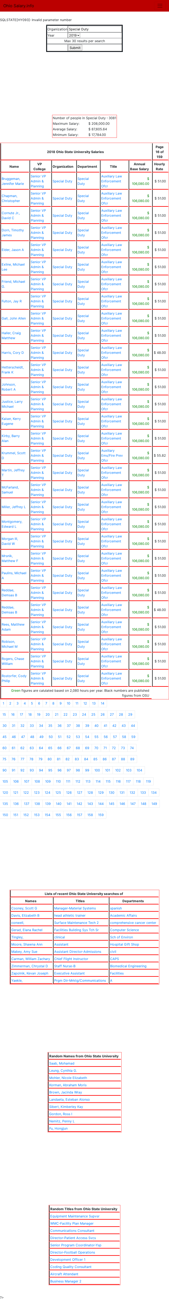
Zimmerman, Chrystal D (29, 966)
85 (95, 759)
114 (98, 781)
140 (58, 804)
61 (13, 748)
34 (41, 726)
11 (76, 703)
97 (69, 770)
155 (58, 815)
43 (124, 726)
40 (96, 726)
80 (50, 759)
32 (22, 726)
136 (16, 804)
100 (97, 770)
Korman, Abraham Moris (68, 1085)
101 (107, 770)
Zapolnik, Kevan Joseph (29, 973)
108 (37, 781)
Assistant (61, 944)
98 (78, 770)
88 (123, 759)
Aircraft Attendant (64, 1274)
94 (41, 770)
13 (94, 703)
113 (88, 781)
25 (93, 714)
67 (69, 748)
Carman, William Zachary (30, 959)
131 (122, 792)
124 (47, 792)
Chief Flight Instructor (71, 959)
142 (79, 804)
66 (60, 748)
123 (37, 792)
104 (139, 770)
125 (58, 792)
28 (121, 714)
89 (132, 759)
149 (154, 804)
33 (32, 726)
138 (37, 804)
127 (79, 792)
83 (77, 759)
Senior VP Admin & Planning (38, 181)
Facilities (117, 973)
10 (68, 703)
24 (84, 714)
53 (78, 737)
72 (114, 748)
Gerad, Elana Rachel (26, 930)
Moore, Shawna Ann (26, 944)
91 (13, 770)
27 (112, 714)
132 (132, 792)
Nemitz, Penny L (62, 1121)
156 (69, 815)
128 (90, 792)
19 (38, 714)
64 (41, 748)
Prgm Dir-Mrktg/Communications (80, 980)
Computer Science (124, 930)
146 (122, 804)
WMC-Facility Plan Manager (72, 1223)
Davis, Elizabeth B (25, 915)
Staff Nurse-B (64, 966)
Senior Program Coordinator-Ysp (75, 1245)
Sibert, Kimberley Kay (66, 1107)
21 (56, 714)
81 (58, 759)
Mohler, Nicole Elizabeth (68, 1078)
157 (79, 815)
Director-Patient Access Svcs (73, 1238)
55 (96, 737)
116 (118, 781)
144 (101, 804)
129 (101, 792)
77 (22, 759)
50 (51, 737)
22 (65, 714)
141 (69, 804)
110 (58, 781)
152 (26, 815)
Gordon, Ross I (60, 1114)
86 (105, 759)
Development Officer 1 (67, 1259)
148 (143, 804)
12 (85, 703)
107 (26, 781)
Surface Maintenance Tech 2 (76, 923)
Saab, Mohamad (61, 1063)
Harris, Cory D (13, 353)
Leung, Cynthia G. (63, 1070)
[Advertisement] (84, 81)
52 (69, 737)
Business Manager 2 (65, 1281)
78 (31, 759)
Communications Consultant (72, 1231)
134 (154, 792)
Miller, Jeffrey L (14, 507)
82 (68, 759)
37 (69, 726)
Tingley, (17, 937)
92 (22, 770)
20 (48, 714)
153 (37, 815)
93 (32, 770)
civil (113, 951)
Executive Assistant (69, 973)
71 (105, 748)
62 (22, 748)
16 (13, 714)
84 (86, 759)
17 (21, 714)
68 (78, 748)
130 (111, 792)
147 (133, 804)
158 (90, 815)
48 (32, 737)
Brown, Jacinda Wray (65, 1092)
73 (123, 748)
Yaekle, (16, 980)
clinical (59, 937)
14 (102, 703)
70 (96, 748)
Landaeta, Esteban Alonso (69, 1099)
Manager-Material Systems (75, 908)
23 (75, 714)
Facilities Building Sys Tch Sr (76, 930)
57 (115, 737)
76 (13, 759)
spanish (116, 908)
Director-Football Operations (72, 1252)
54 (87, 737)
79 (40, 759)
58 (124, 737)
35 (50, 726)
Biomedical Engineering (128, 966)
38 (78, 726)
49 (41, 737)
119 (148, 781)
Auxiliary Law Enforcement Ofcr (111, 181)
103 (128, 770)
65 (50, 748)
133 (143, 792)
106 (16, 781)
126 (69, 792)
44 (133, 726)
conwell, (17, 923)
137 (26, 804)
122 (26, 792)
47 (23, 737)
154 (47, 815)
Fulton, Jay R (12, 301)
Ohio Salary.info (18, 5)
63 (32, 748)
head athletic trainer (70, 915)
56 (106, 737)
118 (138, 781)
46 (14, 737)
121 (15, 792)
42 (114, 726)
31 (13, 726)
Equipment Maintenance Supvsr (75, 1216)
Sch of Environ (121, 937)
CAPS (114, 959)
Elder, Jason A (13, 250)
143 (90, 804)
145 (111, 804)
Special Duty (62, 181)
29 (130, 714)
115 (108, 781)
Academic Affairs (123, 915)
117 (128, 781)
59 (133, 737)
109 (48, 781)
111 (68, 781)
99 (87, 770)
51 (59, 737)
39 (87, 726)
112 (77, 781)
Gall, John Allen (14, 318)
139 (48, 804)
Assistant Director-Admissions (77, 951)
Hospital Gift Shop (124, 944)
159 (101, 815)
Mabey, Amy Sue (24, 951)
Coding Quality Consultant (71, 1267)
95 (50, 770)
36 (60, 726)
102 (118, 770)
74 (132, 748)
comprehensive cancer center (133, 923)
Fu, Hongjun (58, 1128)
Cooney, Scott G (24, 908)
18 (30, 714)
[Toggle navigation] (160, 6)
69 (87, 748)
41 (105, 726)
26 (103, 714)
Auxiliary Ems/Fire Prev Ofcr (112, 455)
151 (15, 815)
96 (60, 770)
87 (114, 759)
